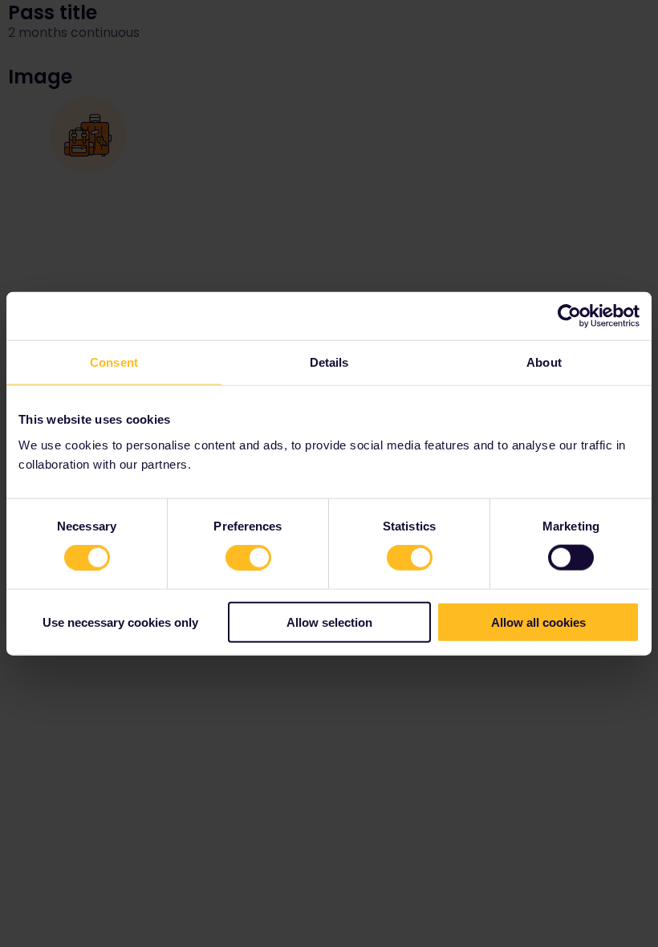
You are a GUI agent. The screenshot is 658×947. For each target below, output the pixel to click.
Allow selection (329, 621)
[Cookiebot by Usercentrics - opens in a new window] (569, 316)
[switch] (248, 558)
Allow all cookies (538, 621)
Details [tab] (329, 362)
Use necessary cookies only (120, 621)
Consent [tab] (114, 362)
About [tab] (544, 362)
